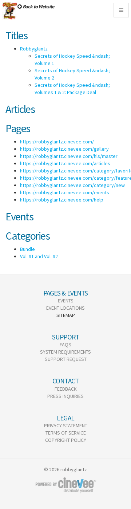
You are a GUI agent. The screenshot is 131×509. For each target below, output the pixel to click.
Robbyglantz (34, 48)
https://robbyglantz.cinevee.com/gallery (64, 149)
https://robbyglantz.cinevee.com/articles (65, 163)
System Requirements (65, 352)
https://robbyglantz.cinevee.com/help (61, 199)
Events (66, 300)
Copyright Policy (65, 440)
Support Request (66, 359)
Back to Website (38, 6)
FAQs (65, 344)
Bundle (27, 249)
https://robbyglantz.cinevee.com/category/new (72, 185)
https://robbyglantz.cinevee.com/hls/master (69, 156)
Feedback (66, 389)
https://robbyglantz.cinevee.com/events (64, 192)
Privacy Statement (65, 425)
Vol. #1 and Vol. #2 (39, 256)
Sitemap (65, 315)
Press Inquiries (65, 396)
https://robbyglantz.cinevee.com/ (57, 141)
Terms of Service (65, 432)
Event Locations (65, 308)
